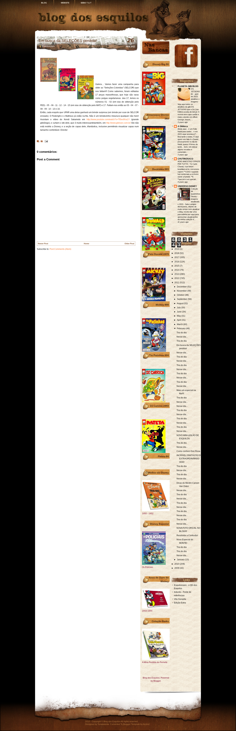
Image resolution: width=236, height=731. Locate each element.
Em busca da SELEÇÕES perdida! (68, 40)
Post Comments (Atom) (60, 249)
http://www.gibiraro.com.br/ (118, 123)
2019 (177, 249)
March (180, 324)
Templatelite (103, 724)
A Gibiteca (183, 126)
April (179, 320)
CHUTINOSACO (185, 159)
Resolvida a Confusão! (187, 535)
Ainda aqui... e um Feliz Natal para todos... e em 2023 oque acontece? (188, 131)
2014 (177, 270)
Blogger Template (131, 724)
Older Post (129, 244)
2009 (177, 568)
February (181, 328)
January (181, 559)
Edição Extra (180, 603)
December (182, 286)
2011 (177, 282)
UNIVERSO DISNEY (187, 186)
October (181, 295)
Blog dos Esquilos (111, 721)
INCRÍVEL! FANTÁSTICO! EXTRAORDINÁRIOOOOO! (189, 458)
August (180, 303)
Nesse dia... (182, 337)
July (179, 307)
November (182, 291)
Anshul (146, 724)
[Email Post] (46, 141)
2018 (177, 253)
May (179, 316)
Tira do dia (182, 332)
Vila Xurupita (180, 599)
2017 (177, 257)
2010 (177, 564)
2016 (177, 261)
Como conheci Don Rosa (188, 451)
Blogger (157, 681)
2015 (177, 266)
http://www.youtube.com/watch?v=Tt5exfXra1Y (108, 119)
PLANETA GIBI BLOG (188, 86)
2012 (177, 278)
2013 (177, 274)
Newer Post (43, 244)
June (179, 312)
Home (86, 244)
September (182, 299)
